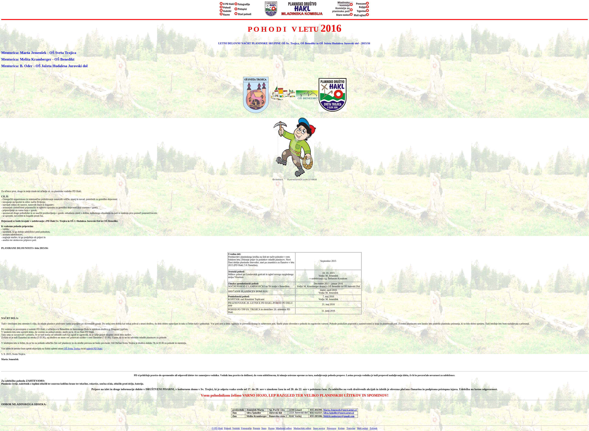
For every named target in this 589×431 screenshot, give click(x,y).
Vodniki (236, 428)
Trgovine (350, 428)
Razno (271, 428)
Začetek (373, 428)
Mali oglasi (362, 428)
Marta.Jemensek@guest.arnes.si (340, 410)
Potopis (256, 428)
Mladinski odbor (284, 428)
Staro (263, 428)
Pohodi (228, 428)
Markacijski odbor (302, 428)
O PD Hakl (217, 428)
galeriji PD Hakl (94, 348)
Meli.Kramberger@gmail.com (338, 416)
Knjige (341, 428)
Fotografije (246, 428)
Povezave (331, 428)
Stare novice (319, 428)
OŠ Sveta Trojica (71, 348)
